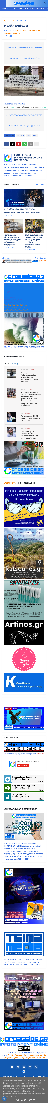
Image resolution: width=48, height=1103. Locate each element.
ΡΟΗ (28, 136)
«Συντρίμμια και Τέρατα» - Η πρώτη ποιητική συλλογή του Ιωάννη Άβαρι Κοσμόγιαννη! (12, 240)
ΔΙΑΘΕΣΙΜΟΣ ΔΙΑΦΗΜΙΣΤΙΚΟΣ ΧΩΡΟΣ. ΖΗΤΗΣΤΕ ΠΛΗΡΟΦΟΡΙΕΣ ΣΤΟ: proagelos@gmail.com (24, 53)
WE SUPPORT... (10, 483)
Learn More (20, 1100)
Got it (32, 1100)
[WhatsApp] (24, 144)
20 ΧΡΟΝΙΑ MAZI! (9, 9)
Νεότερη (6, 258)
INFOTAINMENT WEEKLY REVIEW (31, 9)
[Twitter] (12, 144)
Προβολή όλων (38, 184)
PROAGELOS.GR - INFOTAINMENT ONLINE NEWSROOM (28, 158)
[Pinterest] (18, 144)
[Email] (30, 144)
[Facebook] (6, 144)
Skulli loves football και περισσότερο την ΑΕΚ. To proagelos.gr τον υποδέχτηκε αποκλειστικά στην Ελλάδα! (34, 241)
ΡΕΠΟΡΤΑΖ (21, 21)
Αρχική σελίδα (9, 21)
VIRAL (35, 136)
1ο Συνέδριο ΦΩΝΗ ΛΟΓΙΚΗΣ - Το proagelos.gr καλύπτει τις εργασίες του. (22, 210)
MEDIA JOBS (29, 483)
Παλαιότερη (40, 258)
